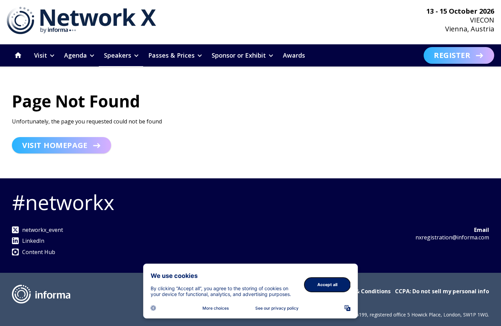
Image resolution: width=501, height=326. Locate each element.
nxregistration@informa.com (452, 237)
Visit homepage (55, 145)
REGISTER (452, 55)
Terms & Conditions (363, 291)
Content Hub (38, 252)
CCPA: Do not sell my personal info (442, 291)
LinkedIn (33, 240)
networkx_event (42, 230)
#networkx (63, 202)
